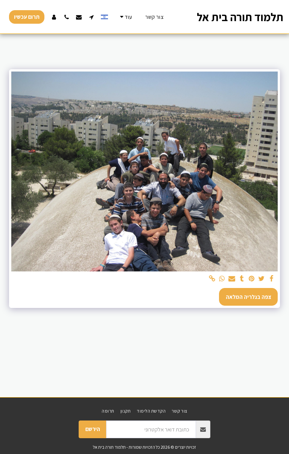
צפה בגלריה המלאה (248, 296)
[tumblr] (241, 279)
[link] (212, 279)
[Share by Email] (232, 279)
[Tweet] (261, 279)
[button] (91, 17)
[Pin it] (251, 279)
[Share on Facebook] (271, 279)
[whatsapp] (222, 279)
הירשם (92, 429)
